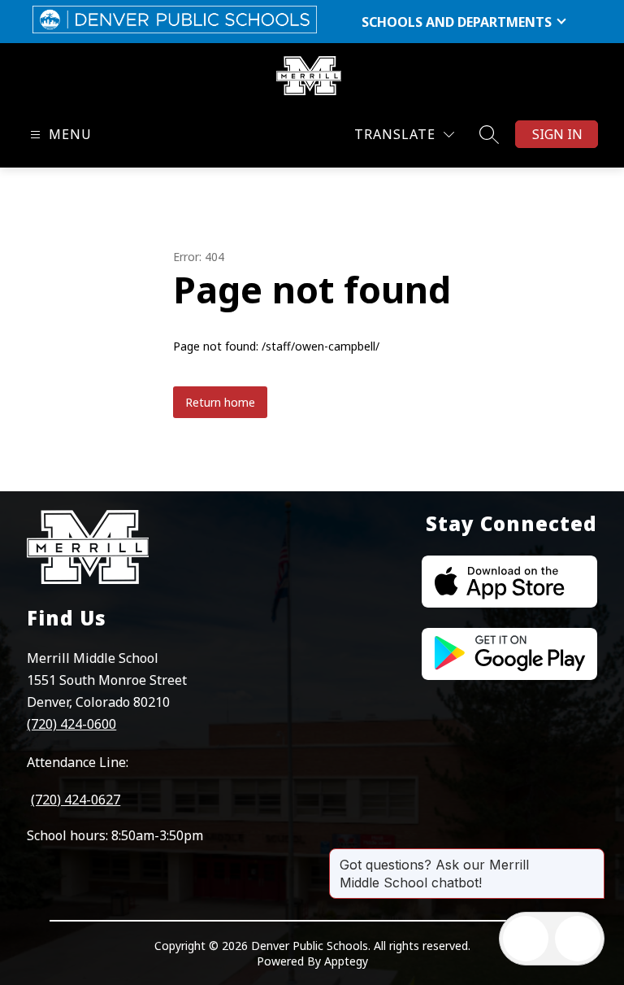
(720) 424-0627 (75, 799)
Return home (220, 402)
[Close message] (591, 856)
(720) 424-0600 (71, 724)
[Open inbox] (525, 938)
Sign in (557, 134)
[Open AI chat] (577, 938)
